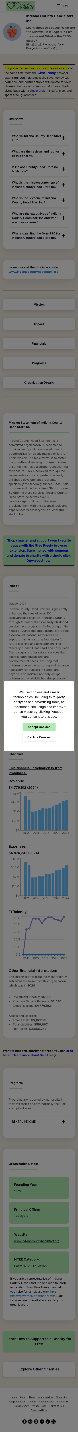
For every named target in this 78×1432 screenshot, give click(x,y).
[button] (39, 716)
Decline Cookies (39, 737)
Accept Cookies (39, 727)
